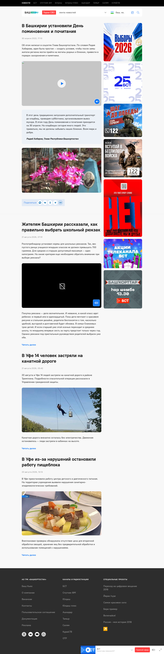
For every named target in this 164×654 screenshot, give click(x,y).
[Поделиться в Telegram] (55, 202)
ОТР (65, 638)
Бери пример (110, 609)
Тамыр (96, 3)
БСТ (35, 3)
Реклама (26, 625)
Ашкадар (85, 3)
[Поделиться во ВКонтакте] (45, 202)
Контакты (27, 605)
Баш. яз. (120, 12)
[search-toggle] (138, 12)
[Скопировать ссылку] (60, 202)
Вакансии (27, 599)
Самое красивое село (114, 602)
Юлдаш (58, 3)
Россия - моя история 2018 (117, 622)
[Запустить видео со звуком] (61, 83)
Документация (29, 618)
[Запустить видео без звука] (97, 101)
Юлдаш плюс (71, 3)
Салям (105, 3)
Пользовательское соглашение (38, 612)
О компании (28, 592)
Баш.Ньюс (27, 586)
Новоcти (26, 3)
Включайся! (109, 615)
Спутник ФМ (46, 3)
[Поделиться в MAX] (40, 202)
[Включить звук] (96, 302)
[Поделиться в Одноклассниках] (50, 202)
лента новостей (67, 12)
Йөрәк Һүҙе (109, 596)
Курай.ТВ (116, 3)
